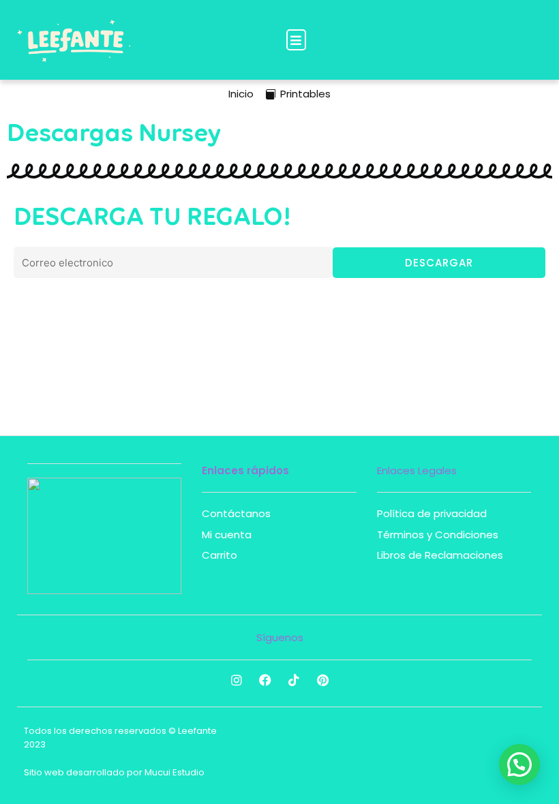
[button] (296, 39)
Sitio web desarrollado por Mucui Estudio (114, 772)
